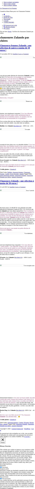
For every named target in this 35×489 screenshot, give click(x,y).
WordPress (27, 429)
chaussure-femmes (18, 172)
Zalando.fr (13, 169)
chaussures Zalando (20, 175)
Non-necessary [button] (4, 477)
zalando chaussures (17, 177)
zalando (21, 174)
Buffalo (10, 172)
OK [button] (23, 436)
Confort (7, 174)
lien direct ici (17, 126)
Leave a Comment (23, 54)
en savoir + (27, 436)
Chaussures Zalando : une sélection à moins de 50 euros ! (17, 182)
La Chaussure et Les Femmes (8, 8)
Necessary (5, 467)
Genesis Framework (17, 429)
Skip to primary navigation (11, 2)
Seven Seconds (14, 174)
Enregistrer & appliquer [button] (6, 488)
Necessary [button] (3, 465)
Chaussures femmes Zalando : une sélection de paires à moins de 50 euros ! (15, 47)
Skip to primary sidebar (10, 5)
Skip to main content (9, 4)
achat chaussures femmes (7, 175)
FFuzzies (26, 422)
